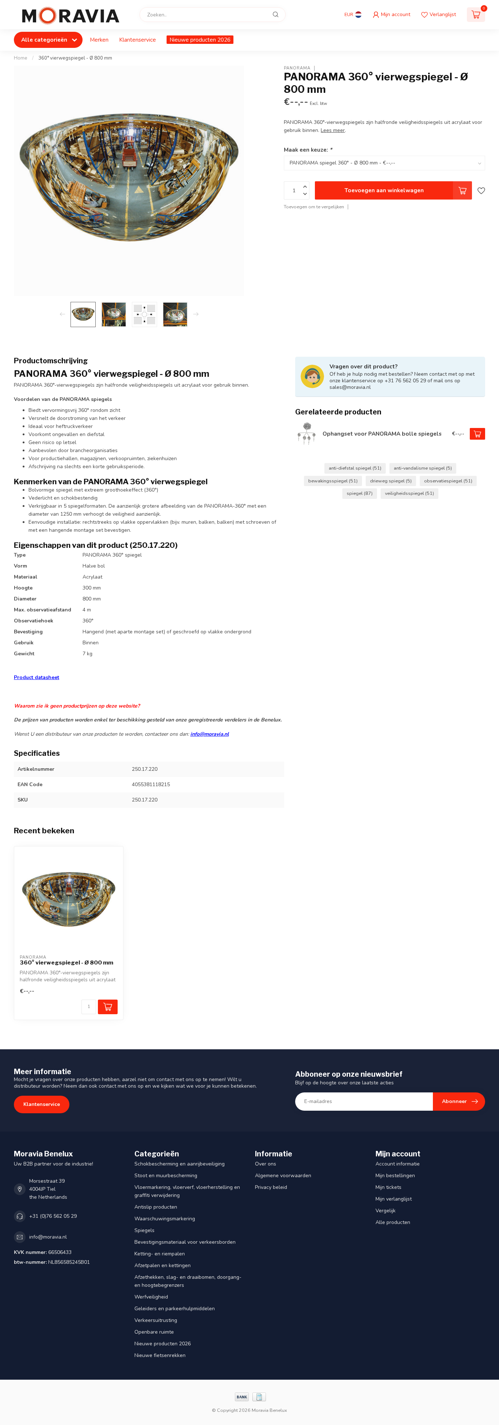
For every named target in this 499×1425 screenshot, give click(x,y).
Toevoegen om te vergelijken (314, 207)
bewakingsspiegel (333, 481)
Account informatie (398, 1163)
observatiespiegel (448, 481)
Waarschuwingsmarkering (164, 1218)
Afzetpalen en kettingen (162, 1265)
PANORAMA (297, 68)
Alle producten (393, 1222)
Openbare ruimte (154, 1332)
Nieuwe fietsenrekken (160, 1355)
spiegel (360, 493)
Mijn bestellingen (395, 1175)
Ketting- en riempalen (159, 1253)
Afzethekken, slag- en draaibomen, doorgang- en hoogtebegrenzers (187, 1281)
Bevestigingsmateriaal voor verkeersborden (185, 1242)
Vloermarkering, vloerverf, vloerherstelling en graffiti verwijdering (187, 1191)
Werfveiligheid (151, 1296)
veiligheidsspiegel (409, 493)
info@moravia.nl (209, 734)
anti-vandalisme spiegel (423, 468)
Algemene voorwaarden (283, 1175)
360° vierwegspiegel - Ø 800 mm (75, 58)
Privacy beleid (271, 1187)
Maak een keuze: (308, 150)
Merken (99, 39)
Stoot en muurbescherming (165, 1175)
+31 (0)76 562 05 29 (53, 1216)
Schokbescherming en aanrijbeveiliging (179, 1163)
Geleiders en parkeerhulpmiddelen (174, 1308)
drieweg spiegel (391, 481)
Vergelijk (386, 1210)
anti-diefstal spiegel (355, 468)
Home (20, 58)
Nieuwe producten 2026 (200, 39)
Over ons (265, 1163)
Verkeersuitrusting (155, 1320)
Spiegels (144, 1230)
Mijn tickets (388, 1187)
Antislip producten (155, 1207)
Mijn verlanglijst (394, 1198)
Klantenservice (137, 39)
